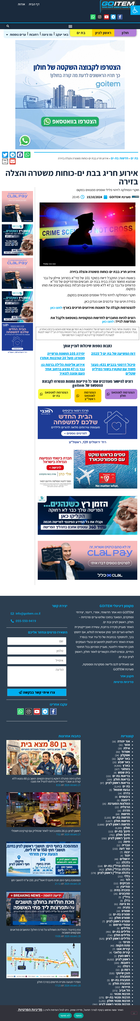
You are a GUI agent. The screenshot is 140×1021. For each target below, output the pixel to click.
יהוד (127, 855)
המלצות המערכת (119, 803)
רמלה (126, 966)
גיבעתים (124, 796)
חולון (125, 32)
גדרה (126, 793)
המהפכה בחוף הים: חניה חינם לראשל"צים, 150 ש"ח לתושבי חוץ (46, 880)
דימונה (125, 800)
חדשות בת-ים (119, 158)
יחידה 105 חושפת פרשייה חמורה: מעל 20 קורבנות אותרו (62, 355)
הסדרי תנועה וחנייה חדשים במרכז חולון (59, 982)
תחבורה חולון (121, 983)
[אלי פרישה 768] (87, 534)
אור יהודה (123, 741)
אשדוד (125, 751)
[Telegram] (113, 16)
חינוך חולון (123, 835)
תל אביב (124, 990)
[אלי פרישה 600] (17, 254)
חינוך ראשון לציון (119, 838)
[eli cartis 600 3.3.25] (17, 221)
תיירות (126, 987)
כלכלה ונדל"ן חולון (118, 869)
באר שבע (124, 762)
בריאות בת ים (121, 776)
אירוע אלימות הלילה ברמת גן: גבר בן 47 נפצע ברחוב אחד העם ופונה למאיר (63, 369)
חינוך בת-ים (122, 831)
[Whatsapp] (93, 16)
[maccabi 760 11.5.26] (87, 444)
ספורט (126, 911)
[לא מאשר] (134, 1013)
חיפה (126, 841)
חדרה (126, 810)
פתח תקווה (123, 945)
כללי (127, 876)
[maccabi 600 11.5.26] (17, 353)
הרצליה (125, 807)
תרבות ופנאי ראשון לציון (114, 1004)
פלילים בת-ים (121, 931)
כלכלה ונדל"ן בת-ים (117, 866)
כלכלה (126, 862)
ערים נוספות (18, 34)
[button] (135, 10)
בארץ (126, 765)
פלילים (125, 928)
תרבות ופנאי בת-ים (118, 997)
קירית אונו (123, 949)
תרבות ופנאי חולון (118, 1001)
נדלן (127, 900)
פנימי (126, 942)
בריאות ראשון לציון (118, 783)
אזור (127, 745)
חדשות (125, 814)
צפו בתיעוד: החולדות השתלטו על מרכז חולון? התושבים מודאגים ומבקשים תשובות (45, 931)
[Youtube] (106, 16)
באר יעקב (62, 34)
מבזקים (125, 883)
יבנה (127, 852)
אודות (21, 4)
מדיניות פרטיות (124, 682)
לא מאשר (65, 1015)
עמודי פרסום (121, 924)
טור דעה (124, 848)
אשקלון (125, 755)
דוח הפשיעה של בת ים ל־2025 (113, 353)
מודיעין (125, 886)
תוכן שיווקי (123, 973)
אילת (126, 748)
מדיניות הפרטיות (30, 1010)
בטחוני (125, 769)
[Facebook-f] (119, 16)
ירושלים (125, 859)
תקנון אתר (127, 676)
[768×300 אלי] (87, 487)
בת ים (81, 32)
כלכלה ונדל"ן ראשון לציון (114, 873)
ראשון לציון (103, 32)
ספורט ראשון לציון (118, 921)
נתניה (126, 907)
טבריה (126, 845)
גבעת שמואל (121, 790)
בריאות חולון (122, 779)
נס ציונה (47, 34)
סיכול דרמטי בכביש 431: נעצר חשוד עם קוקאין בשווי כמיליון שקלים (113, 369)
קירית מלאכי (121, 952)
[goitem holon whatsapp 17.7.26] (70, 148)
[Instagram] (99, 16)
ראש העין (124, 956)
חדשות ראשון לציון (118, 824)
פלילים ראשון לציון (118, 938)
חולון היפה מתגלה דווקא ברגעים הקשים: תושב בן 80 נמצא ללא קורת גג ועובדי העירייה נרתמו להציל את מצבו (46, 780)
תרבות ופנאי (122, 994)
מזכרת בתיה (122, 890)
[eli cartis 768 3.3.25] (87, 579)
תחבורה (125, 976)
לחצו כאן (56, 308)
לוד (128, 880)
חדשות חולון (122, 821)
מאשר (78, 1015)
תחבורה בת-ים (120, 980)
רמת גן (125, 969)
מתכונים (124, 893)
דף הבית (34, 4)
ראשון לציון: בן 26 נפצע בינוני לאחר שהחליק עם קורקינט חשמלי (46, 831)
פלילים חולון (122, 935)
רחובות (33, 34)
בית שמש (124, 772)
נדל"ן (126, 897)
